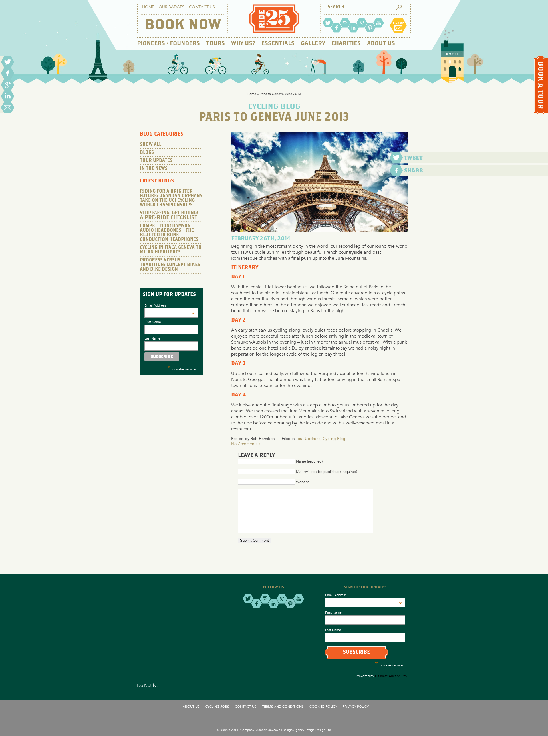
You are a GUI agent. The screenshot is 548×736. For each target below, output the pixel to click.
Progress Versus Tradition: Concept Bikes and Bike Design (170, 264)
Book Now (183, 25)
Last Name (152, 338)
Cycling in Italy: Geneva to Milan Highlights (171, 249)
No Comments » (246, 443)
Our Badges (171, 6)
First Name (152, 321)
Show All (150, 144)
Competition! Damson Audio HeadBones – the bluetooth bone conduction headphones (169, 233)
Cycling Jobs (217, 706)
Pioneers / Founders (168, 43)
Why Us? (243, 43)
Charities (346, 43)
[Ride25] (274, 31)
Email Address (169, 305)
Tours (215, 43)
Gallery (313, 43)
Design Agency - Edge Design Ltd (307, 729)
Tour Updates (308, 438)
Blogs (147, 152)
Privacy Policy (356, 706)
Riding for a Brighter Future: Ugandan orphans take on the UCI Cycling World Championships (171, 198)
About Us (381, 43)
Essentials (278, 43)
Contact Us (202, 6)
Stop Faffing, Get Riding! (169, 215)
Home (148, 6)
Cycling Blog (334, 438)
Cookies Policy (323, 706)
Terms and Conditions (283, 706)
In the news (154, 168)
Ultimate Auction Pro (391, 676)
